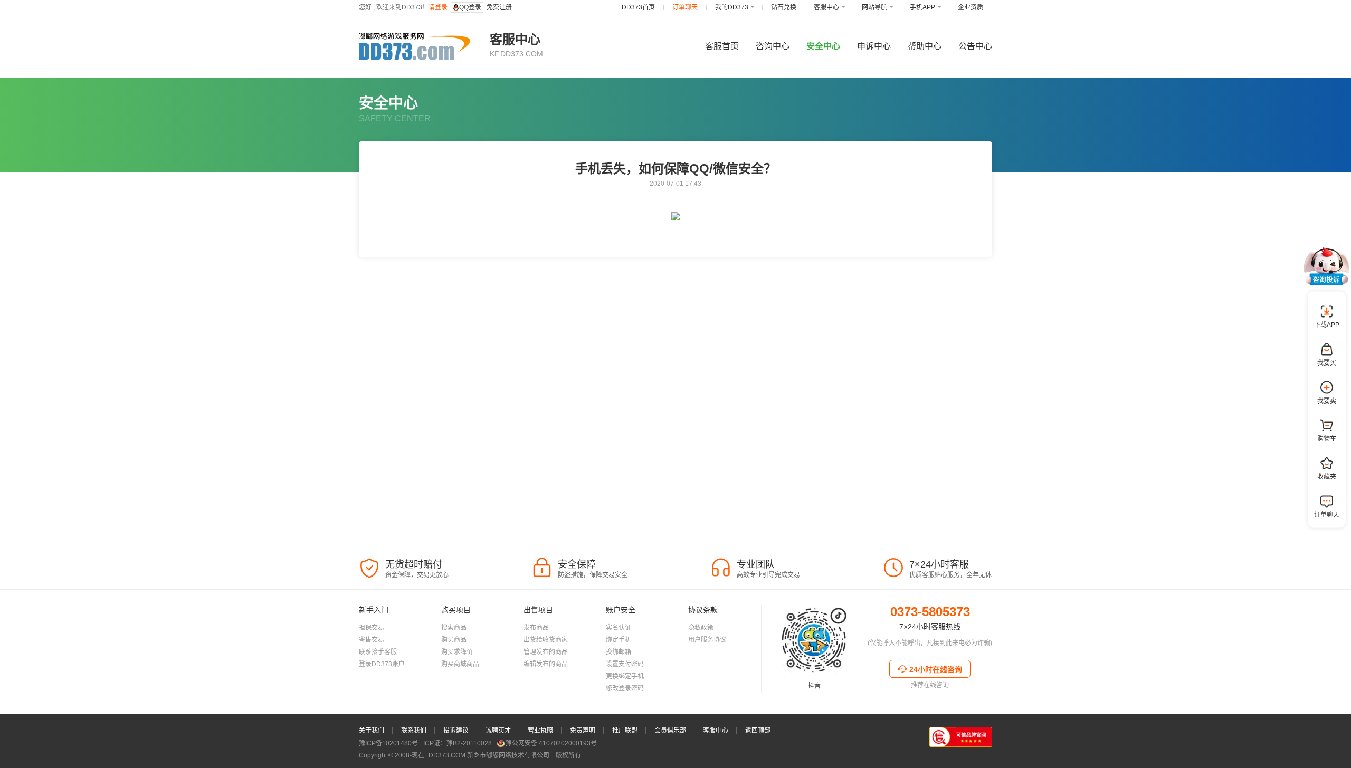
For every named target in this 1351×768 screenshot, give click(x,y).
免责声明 (582, 730)
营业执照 (540, 730)
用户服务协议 (707, 640)
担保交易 (371, 627)
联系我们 (413, 730)
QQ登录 (470, 7)
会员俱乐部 (670, 730)
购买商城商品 (460, 664)
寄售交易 (371, 640)
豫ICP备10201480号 (388, 743)
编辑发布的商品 (546, 664)
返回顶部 (757, 730)
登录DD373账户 (382, 664)
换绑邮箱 (618, 652)
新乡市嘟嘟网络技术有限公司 (490, 755)
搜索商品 (454, 627)
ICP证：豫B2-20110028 (457, 743)
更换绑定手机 (625, 676)
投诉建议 (456, 730)
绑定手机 (618, 640)
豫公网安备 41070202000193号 (551, 743)
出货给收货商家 (546, 640)
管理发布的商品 (546, 652)
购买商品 (454, 640)
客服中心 (715, 730)
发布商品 (536, 627)
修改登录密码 (625, 688)
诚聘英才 (498, 730)
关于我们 (371, 730)
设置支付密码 (625, 664)
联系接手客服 (378, 652)
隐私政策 (700, 627)
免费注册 (499, 7)
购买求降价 (457, 652)
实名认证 (618, 627)
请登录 (438, 7)
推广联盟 (625, 730)
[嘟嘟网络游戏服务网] (419, 46)
